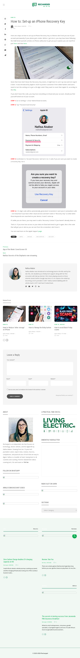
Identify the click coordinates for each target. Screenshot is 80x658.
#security (51, 236)
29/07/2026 (49, 562)
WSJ (14, 90)
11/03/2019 (38, 331)
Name (8, 379)
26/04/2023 (23, 26)
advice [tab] (74, 586)
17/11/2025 (63, 333)
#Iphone (29, 236)
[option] (14, 321)
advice (62, 324)
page (40, 231)
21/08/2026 (49, 622)
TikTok (26, 462)
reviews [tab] (74, 529)
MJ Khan (44, 562)
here (15, 43)
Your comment (11, 360)
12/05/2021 (12, 333)
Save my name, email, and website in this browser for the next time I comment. (27, 389)
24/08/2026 (11, 565)
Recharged (5, 565)
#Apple (21, 236)
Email (30, 379)
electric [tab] (35, 529)
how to (13, 17)
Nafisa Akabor (18, 26)
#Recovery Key (40, 236)
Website (53, 379)
